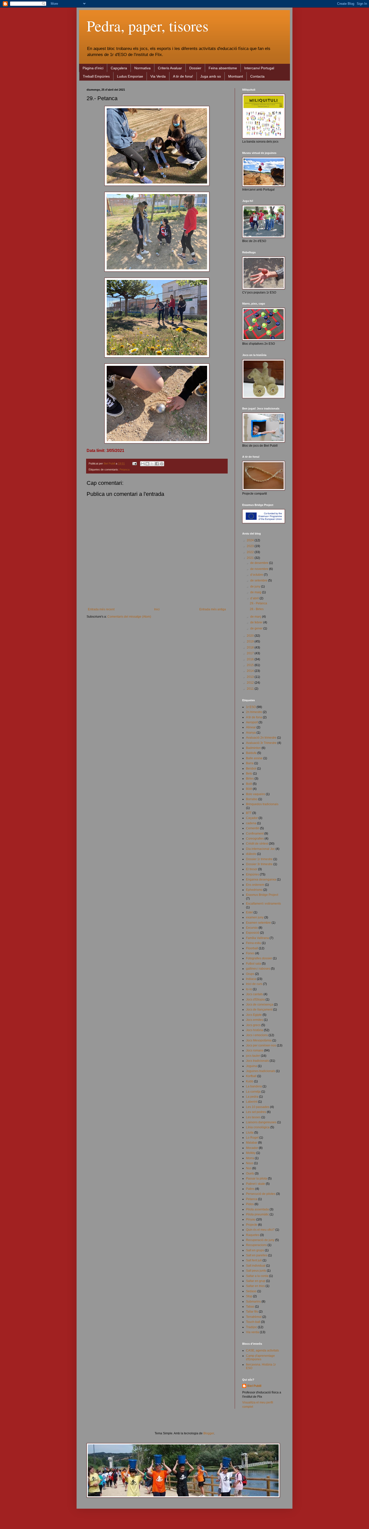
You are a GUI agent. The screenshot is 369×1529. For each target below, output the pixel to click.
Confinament (255, 833)
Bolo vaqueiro (255, 794)
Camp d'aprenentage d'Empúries (260, 1357)
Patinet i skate (255, 1184)
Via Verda (158, 76)
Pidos (250, 1204)
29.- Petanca (258, 603)
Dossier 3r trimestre (259, 864)
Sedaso (251, 1291)
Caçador (252, 818)
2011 (251, 688)
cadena (251, 823)
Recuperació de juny (260, 1240)
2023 (251, 546)
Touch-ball (253, 1322)
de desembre (259, 563)
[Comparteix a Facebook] (156, 463)
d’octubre (257, 574)
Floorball (252, 948)
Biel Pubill (254, 1386)
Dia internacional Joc (260, 849)
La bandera (254, 1086)
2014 (251, 671)
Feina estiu (253, 943)
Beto (249, 773)
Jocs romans (254, 1050)
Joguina (251, 1066)
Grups (250, 974)
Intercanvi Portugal (259, 68)
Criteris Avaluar (170, 68)
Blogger (208, 1433)
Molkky (251, 1153)
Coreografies (255, 838)
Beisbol (251, 768)
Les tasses (253, 1117)
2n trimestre (254, 712)
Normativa (142, 68)
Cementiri (252, 828)
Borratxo (252, 799)
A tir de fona (254, 717)
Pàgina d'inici (93, 68)
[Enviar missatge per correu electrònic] (134, 463)
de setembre (259, 580)
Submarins (253, 1301)
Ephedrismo (254, 890)
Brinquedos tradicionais (262, 804)
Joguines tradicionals (260, 1071)
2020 (251, 635)
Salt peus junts (256, 1270)
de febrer (256, 622)
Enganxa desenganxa (261, 879)
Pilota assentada (257, 1209)
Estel (249, 912)
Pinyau (251, 1219)
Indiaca (251, 979)
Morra (250, 1158)
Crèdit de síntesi (257, 843)
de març (256, 616)
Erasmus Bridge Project (262, 895)
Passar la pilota (256, 1178)
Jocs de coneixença (259, 1004)
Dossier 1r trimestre (259, 859)
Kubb (249, 1081)
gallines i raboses (258, 968)
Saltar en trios (255, 1286)
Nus (249, 1168)
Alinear (251, 727)
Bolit (249, 784)
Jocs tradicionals (257, 1061)
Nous (249, 1163)
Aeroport (252, 722)
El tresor (251, 869)
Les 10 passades (257, 1107)
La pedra (252, 1096)
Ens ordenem (255, 885)
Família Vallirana (257, 938)
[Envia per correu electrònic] (142, 463)
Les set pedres (256, 1112)
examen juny (255, 917)
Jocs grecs (253, 1025)
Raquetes (252, 1235)
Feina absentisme (223, 68)
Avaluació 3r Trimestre (261, 743)
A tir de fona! (183, 76)
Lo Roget (252, 1137)
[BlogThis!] (147, 463)
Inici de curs (254, 984)
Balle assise (254, 758)
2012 (251, 682)
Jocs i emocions (257, 1035)
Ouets (250, 1173)
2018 (251, 647)
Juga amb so (210, 76)
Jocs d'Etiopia (255, 999)
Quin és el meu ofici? (260, 1229)
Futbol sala (253, 963)
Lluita (250, 1132)
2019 (251, 641)
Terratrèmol (254, 1317)
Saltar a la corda (257, 1276)
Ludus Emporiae (130, 76)
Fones (250, 953)
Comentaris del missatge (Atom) (129, 616)
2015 (251, 665)
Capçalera (119, 68)
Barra (250, 763)
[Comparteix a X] (152, 463)
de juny (255, 586)
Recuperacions (256, 1245)
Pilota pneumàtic (257, 1214)
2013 (251, 677)
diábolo (251, 854)
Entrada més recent (101, 609)
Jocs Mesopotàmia (259, 1040)
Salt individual (255, 1265)
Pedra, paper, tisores (147, 26)
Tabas (250, 1306)
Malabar (251, 1142)
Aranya (251, 732)
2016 (251, 659)
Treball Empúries (96, 76)
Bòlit (249, 789)
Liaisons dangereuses (261, 1122)
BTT (249, 813)
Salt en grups (255, 1250)
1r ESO (251, 707)
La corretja (253, 1091)
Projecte (251, 1224)
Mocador (252, 1148)
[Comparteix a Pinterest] (161, 463)
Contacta (257, 76)
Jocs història (254, 1030)
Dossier (195, 68)
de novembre (259, 569)
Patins (250, 1189)
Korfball (251, 1076)
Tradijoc (251, 1327)
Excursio (252, 927)
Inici (157, 609)
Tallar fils (252, 1311)
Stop (249, 1296)
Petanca (124, 469)
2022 (251, 552)
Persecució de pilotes (260, 1194)
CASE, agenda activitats (262, 1350)
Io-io (249, 989)
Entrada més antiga (212, 609)
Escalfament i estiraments (263, 903)
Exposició (252, 932)
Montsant (235, 76)
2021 (251, 558)
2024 (251, 540)
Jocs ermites (254, 1020)
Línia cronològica (258, 1127)
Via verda (252, 1332)
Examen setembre (258, 922)
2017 (251, 653)
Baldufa (251, 753)
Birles (250, 778)
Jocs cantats (254, 994)
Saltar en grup (255, 1281)
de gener (256, 628)
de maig (256, 592)
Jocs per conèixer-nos (261, 1045)
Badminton (253, 748)
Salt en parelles (256, 1255)
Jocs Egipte (254, 1015)
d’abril (255, 598)
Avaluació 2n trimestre (261, 737)
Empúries (252, 874)
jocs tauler (253, 1055)
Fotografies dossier (259, 958)
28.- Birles (257, 609)
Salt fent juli (254, 1260)
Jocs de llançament (259, 1009)
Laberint (251, 1101)
